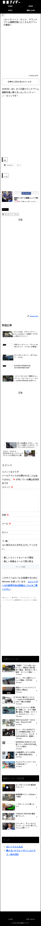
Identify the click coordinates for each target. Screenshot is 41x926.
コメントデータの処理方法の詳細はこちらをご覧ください (20, 585)
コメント (7, 487)
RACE (6, 209)
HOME (11, 919)
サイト (5, 532)
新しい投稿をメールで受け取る (18, 561)
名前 (5, 515)
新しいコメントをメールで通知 (18, 557)
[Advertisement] (20, 48)
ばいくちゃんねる (14, 847)
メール (6, 523)
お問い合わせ (30, 919)
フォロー (27, 193)
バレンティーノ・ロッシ (11, 214)
